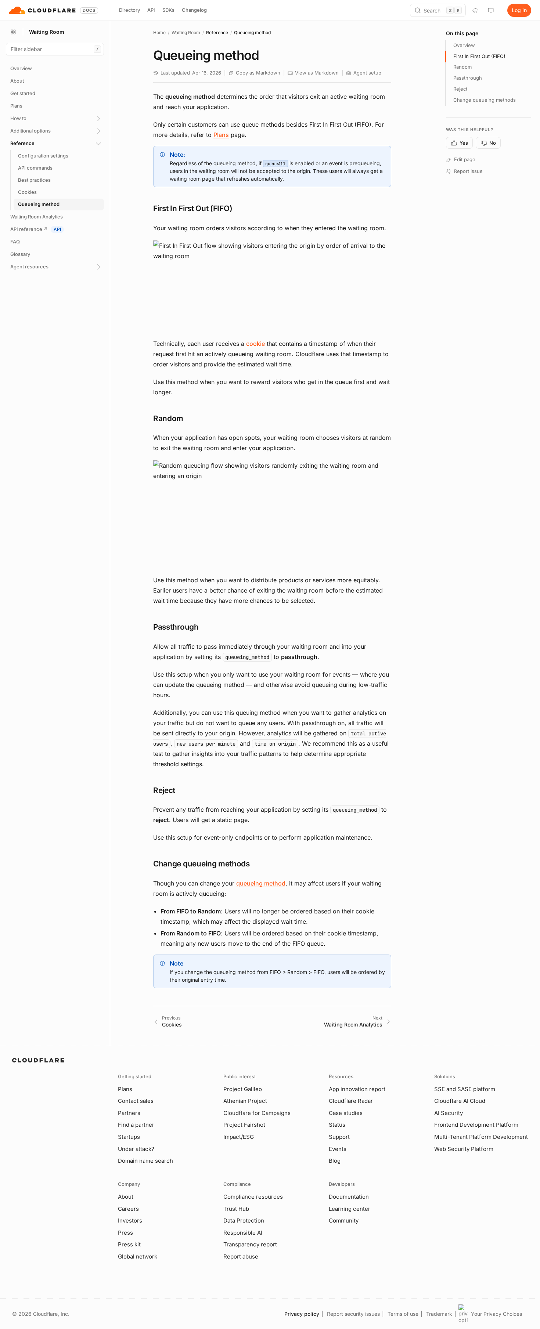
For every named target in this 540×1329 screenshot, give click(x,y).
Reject (460, 89)
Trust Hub (236, 1208)
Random (462, 67)
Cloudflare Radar (351, 1100)
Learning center (349, 1208)
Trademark (439, 1314)
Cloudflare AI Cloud (459, 1100)
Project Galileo (242, 1089)
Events (337, 1148)
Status (337, 1124)
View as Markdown (317, 73)
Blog (335, 1160)
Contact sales (136, 1100)
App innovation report (357, 1089)
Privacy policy (301, 1314)
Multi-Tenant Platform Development (481, 1136)
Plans (221, 134)
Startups (129, 1136)
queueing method (260, 883)
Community (344, 1220)
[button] (272, 285)
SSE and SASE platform (464, 1089)
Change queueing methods (484, 100)
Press (125, 1232)
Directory (129, 10)
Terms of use (403, 1314)
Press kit (129, 1244)
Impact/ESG (238, 1136)
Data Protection (243, 1220)
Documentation (349, 1196)
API (151, 10)
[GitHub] (475, 10)
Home (159, 32)
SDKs (168, 10)
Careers (128, 1208)
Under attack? (136, 1148)
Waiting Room (186, 32)
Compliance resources (253, 1196)
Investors (130, 1220)
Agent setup (367, 73)
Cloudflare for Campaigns (257, 1112)
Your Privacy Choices (496, 1314)
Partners (129, 1112)
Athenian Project (245, 1100)
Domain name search (145, 1160)
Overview (464, 45)
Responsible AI (242, 1232)
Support (339, 1136)
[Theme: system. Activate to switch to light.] (491, 10)
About (125, 1196)
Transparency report (250, 1244)
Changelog (194, 10)
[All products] (13, 32)
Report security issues (353, 1314)
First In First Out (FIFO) (479, 56)
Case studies (346, 1112)
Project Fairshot (244, 1124)
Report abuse (240, 1256)
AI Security (448, 1112)
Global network (137, 1256)
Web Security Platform (463, 1148)
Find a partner (136, 1124)
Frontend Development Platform (476, 1124)
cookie (255, 343)
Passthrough (467, 78)
